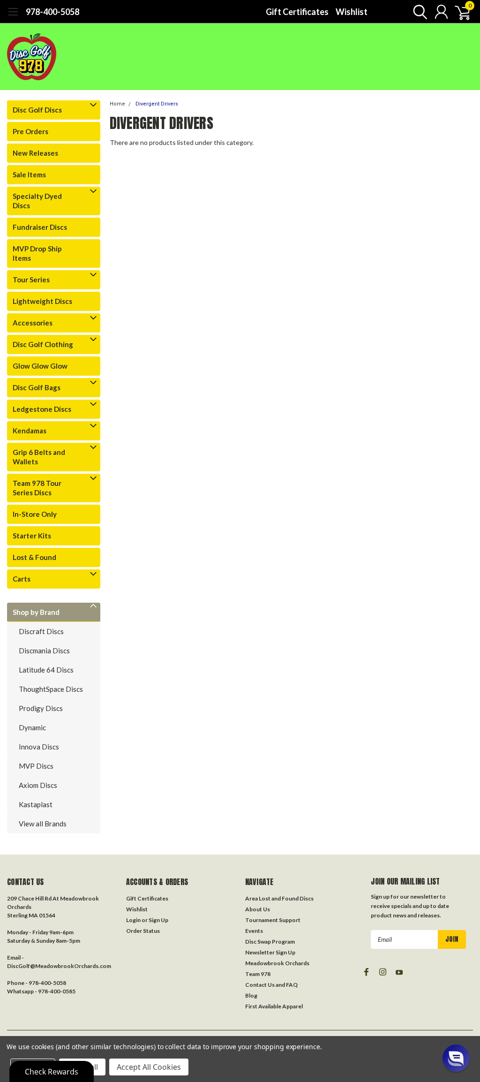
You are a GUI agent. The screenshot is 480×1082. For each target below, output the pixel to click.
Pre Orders (30, 131)
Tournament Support (272, 919)
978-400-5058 (52, 12)
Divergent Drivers (156, 104)
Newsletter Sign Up (270, 952)
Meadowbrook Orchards (277, 963)
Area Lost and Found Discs (279, 898)
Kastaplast (35, 804)
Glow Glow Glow (40, 366)
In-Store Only (35, 514)
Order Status (143, 930)
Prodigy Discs (41, 708)
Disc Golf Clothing (43, 344)
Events (254, 930)
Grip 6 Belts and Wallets (39, 457)
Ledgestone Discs (42, 409)
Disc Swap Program (270, 941)
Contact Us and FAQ (271, 984)
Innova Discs (39, 746)
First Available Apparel (274, 1006)
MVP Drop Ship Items (37, 253)
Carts (21, 579)
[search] (418, 11)
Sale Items (29, 174)
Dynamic (32, 727)
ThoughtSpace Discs (51, 689)
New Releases (35, 153)
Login (133, 919)
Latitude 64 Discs (46, 670)
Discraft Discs (41, 631)
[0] (459, 11)
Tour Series (31, 279)
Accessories (32, 322)
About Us (257, 909)
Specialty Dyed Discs (37, 201)
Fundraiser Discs (40, 227)
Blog (251, 995)
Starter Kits (32, 535)
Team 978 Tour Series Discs (37, 488)
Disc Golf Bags (36, 387)
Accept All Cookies (149, 1067)
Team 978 (257, 973)
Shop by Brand (36, 612)
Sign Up (158, 919)
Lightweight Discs (42, 301)
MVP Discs (36, 766)
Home (117, 104)
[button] (456, 1058)
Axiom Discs (38, 785)
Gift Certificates (297, 12)
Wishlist (352, 12)
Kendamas (29, 430)
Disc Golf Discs (37, 110)
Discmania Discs (44, 650)
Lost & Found (34, 557)
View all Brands (43, 823)
